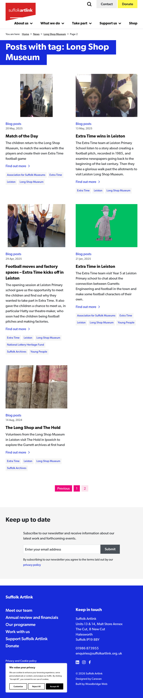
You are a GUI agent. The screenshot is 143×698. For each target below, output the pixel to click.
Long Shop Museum (55, 34)
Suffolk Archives (16, 351)
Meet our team (19, 610)
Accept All (54, 686)
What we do (50, 23)
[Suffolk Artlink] (21, 12)
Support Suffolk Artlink (27, 638)
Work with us (18, 631)
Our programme (20, 624)
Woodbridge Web (96, 684)
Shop (133, 23)
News (36, 34)
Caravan (97, 679)
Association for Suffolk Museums (26, 175)
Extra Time (55, 175)
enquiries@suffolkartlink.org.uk (99, 653)
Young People (38, 351)
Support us (109, 23)
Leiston (11, 182)
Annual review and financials (32, 617)
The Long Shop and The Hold (33, 428)
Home (25, 34)
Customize (18, 686)
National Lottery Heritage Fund (25, 344)
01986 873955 (87, 648)
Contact (107, 4)
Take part (80, 23)
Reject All (36, 686)
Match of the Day (22, 136)
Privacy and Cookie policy (21, 661)
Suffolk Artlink (19, 597)
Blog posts (13, 124)
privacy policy (32, 565)
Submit (110, 549)
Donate (127, 4)
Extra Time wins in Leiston (100, 136)
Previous (63, 488)
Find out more (16, 166)
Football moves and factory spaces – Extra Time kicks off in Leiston (35, 273)
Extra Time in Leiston (95, 267)
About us (21, 23)
